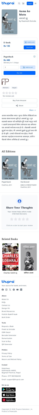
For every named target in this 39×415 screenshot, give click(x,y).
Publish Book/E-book (9, 314)
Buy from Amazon (19, 100)
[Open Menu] (35, 3)
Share (21, 106)
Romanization (7, 338)
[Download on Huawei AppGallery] (19, 400)
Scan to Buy (6, 341)
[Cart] (23, 3)
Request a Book (8, 326)
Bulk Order (6, 317)
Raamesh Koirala (29, 21)
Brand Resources (8, 311)
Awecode (13, 411)
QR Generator (7, 344)
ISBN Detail (6, 332)
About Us (5, 299)
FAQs (4, 302)
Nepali (14, 88)
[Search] (19, 3)
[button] (32, 110)
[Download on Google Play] (19, 389)
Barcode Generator (9, 335)
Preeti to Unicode (8, 329)
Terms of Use (7, 356)
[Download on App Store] (19, 394)
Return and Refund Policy (11, 359)
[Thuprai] (8, 3)
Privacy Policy (7, 353)
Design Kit (6, 308)
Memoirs (6, 88)
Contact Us (6, 305)
